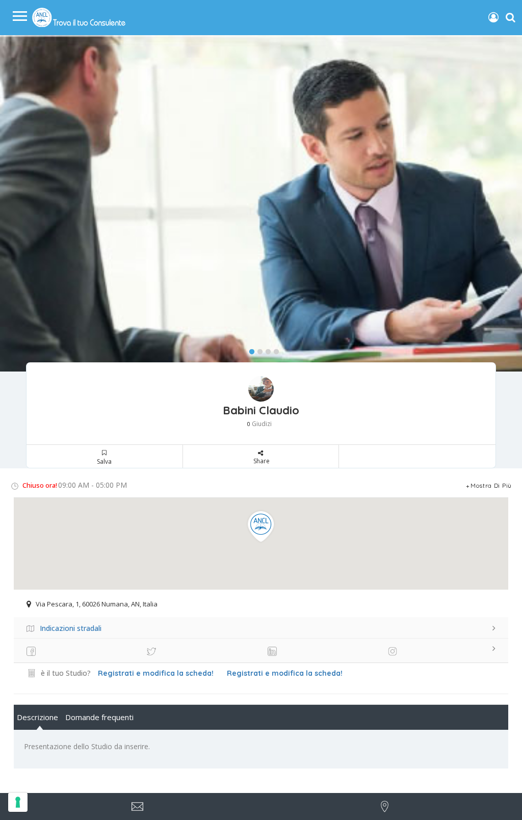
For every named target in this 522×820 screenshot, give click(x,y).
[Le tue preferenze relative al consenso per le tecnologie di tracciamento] (18, 802)
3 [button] (265, 349)
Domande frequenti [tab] (99, 717)
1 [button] (249, 349)
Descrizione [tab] (37, 717)
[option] (261, 203)
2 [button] (257, 349)
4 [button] (273, 349)
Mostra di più (491, 485)
